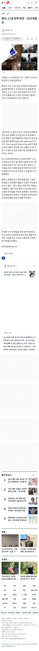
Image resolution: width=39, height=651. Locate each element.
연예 (3, 14)
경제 (24, 586)
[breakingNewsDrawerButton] (32, 2)
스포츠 (4, 559)
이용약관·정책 (26, 613)
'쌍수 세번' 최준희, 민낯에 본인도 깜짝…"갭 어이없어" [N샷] (18, 491)
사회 (14, 586)
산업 (5, 595)
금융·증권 (34, 590)
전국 (5, 590)
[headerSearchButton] (28, 2)
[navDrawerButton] (35, 2)
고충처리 (35, 613)
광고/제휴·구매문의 (14, 613)
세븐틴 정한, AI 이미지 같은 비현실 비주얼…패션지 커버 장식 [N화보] (15, 273)
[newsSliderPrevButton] (30, 475)
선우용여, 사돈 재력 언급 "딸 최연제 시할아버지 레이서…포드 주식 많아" (17, 501)
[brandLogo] (5, 2)
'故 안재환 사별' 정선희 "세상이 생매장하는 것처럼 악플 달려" (18, 481)
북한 (24, 590)
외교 (14, 590)
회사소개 (3, 613)
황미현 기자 (8, 30)
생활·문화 (5, 599)
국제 (34, 586)
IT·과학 (24, 595)
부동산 (15, 595)
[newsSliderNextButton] (36, 475)
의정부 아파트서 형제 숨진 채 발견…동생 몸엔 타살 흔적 (17, 510)
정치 (5, 586)
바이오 (34, 595)
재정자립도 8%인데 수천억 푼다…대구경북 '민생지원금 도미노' (18, 520)
